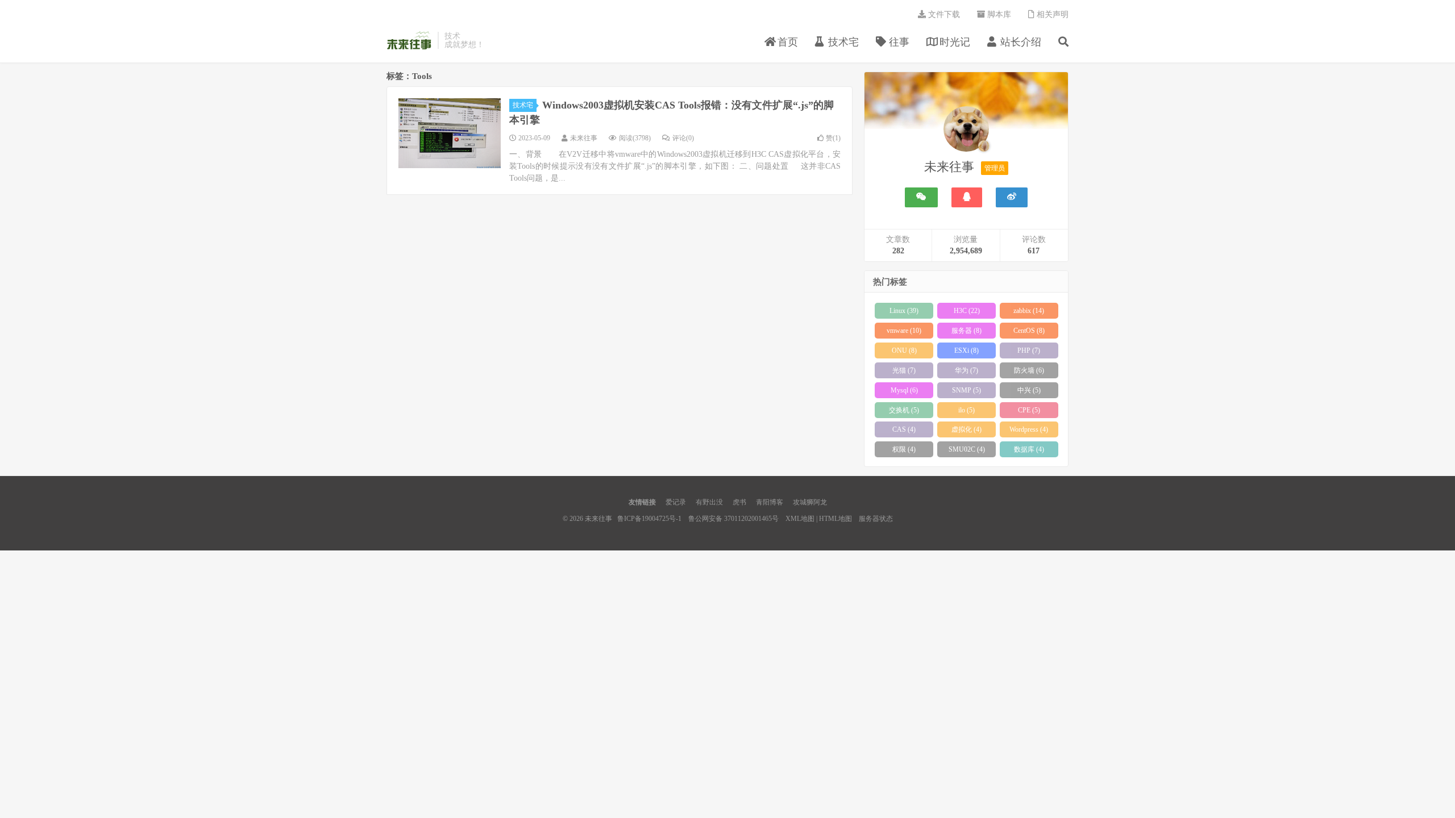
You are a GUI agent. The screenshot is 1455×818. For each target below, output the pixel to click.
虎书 (739, 502)
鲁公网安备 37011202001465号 (733, 519)
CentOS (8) (1029, 331)
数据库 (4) (1029, 449)
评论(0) (683, 138)
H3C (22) (967, 311)
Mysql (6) (904, 390)
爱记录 (676, 502)
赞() (833, 138)
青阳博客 (769, 502)
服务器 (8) (966, 331)
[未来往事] (966, 131)
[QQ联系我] (966, 197)
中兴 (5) (1029, 390)
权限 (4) (904, 449)
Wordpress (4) (1028, 429)
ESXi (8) (966, 350)
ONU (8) (904, 350)
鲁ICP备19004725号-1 (649, 519)
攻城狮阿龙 (810, 502)
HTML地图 (835, 519)
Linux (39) (903, 311)
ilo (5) (966, 410)
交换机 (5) (904, 410)
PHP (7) (1028, 350)
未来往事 (409, 40)
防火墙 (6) (1029, 370)
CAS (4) (904, 429)
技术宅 (523, 105)
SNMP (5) (966, 390)
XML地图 (799, 519)
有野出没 (709, 502)
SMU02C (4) (967, 449)
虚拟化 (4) (966, 429)
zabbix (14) (1028, 311)
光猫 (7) (904, 370)
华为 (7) (966, 370)
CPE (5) (1029, 410)
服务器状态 (876, 519)
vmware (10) (904, 331)
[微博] (1012, 197)
